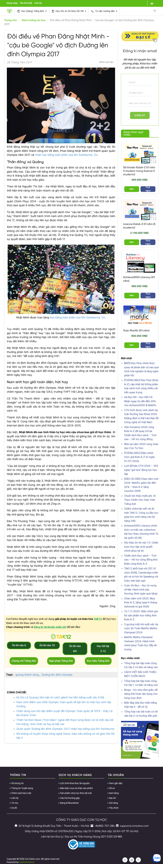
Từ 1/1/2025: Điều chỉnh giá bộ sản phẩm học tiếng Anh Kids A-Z (141, 615)
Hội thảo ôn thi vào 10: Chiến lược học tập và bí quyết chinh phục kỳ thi (141, 546)
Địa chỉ (112, 798)
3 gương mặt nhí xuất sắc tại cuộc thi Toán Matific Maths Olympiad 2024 (141, 628)
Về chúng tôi (17, 783)
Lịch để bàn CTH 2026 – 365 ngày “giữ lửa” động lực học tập (141, 469)
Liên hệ (38, 3)
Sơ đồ (14, 808)
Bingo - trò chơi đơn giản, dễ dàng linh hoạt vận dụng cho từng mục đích (141, 693)
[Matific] (140, 316)
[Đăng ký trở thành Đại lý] (140, 36)
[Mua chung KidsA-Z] (140, 152)
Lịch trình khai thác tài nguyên (75, 783)
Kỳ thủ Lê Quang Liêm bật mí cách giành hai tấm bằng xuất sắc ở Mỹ (60, 697)
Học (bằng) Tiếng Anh (31, 11)
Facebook (125, 859)
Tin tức (14, 803)
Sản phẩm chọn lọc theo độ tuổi (76, 793)
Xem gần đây (115, 783)
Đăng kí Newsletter (69, 803)
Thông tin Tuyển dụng (22, 788)
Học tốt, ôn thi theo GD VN (68, 11)
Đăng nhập (12, 3)
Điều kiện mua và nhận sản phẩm (76, 788)
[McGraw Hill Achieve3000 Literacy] (140, 262)
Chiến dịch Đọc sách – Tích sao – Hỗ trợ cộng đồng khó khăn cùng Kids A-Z (141, 559)
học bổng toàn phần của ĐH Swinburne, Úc (77, 317)
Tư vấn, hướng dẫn (103, 11)
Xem (131, 189)
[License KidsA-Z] (140, 209)
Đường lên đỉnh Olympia (57, 674)
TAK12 (98, 618)
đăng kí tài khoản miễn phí (50, 627)
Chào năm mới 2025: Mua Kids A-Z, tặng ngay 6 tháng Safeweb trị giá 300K (140, 602)
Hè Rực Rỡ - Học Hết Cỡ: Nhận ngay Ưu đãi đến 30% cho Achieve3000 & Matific (140, 401)
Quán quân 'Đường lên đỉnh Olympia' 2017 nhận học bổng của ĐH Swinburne (65, 728)
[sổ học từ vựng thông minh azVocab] (140, 739)
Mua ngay (148, 189)
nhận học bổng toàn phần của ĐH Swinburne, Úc (66, 154)
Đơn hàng (114, 793)
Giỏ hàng (113, 803)
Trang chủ (10, 20)
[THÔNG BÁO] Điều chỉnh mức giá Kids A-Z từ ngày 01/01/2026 (139, 457)
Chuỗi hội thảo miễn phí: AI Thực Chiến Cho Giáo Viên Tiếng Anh (140, 499)
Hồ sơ (112, 788)
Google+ (138, 859)
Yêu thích (114, 808)
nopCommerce (26, 862)
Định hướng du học (34, 20)
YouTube (131, 859)
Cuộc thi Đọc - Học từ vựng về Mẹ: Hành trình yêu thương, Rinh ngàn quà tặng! (140, 589)
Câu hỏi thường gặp (70, 798)
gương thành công (27, 674)
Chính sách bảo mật (21, 793)
